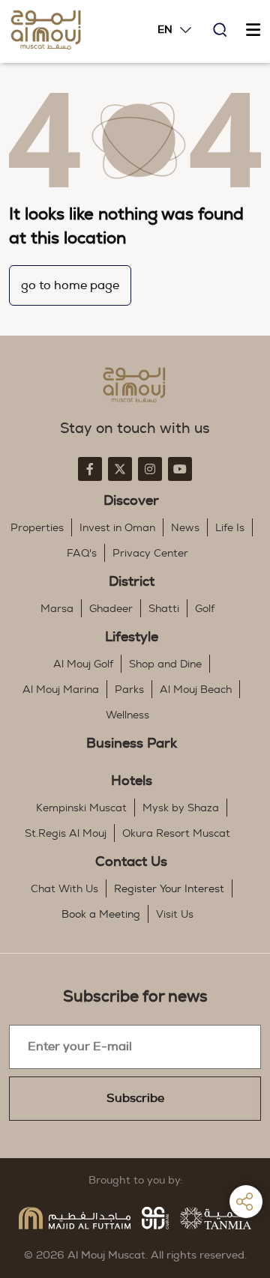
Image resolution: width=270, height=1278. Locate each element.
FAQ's (82, 553)
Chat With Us (64, 889)
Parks (129, 690)
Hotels (131, 781)
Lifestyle (131, 637)
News (185, 528)
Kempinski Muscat (81, 808)
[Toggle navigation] (252, 30)
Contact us (131, 862)
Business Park (131, 744)
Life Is (229, 528)
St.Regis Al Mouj (65, 834)
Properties (37, 528)
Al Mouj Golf (83, 664)
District (131, 582)
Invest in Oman (117, 528)
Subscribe (135, 1098)
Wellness (127, 715)
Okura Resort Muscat (176, 834)
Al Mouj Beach (196, 690)
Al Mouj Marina (60, 690)
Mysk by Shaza (180, 808)
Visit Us (175, 914)
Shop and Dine (165, 664)
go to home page (70, 285)
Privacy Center (150, 553)
